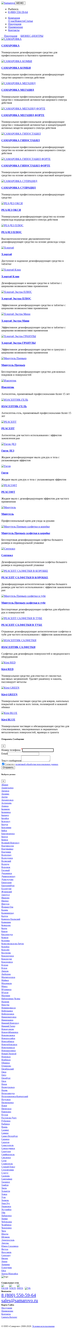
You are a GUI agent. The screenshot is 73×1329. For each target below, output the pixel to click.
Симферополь (8, 1154)
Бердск (4, 824)
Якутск (4, 1249)
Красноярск (7, 962)
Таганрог (5, 1182)
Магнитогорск (8, 977)
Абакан (4, 784)
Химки (4, 1218)
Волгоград (6, 855)
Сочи (3, 1160)
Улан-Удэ (5, 1203)
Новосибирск (7, 1041)
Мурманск (6, 989)
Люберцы (6, 974)
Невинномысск (8, 1007)
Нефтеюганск (7, 1014)
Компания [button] (14, 17)
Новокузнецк (7, 1029)
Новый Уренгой (8, 1053)
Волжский (6, 861)
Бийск (4, 830)
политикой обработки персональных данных (36, 764)
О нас (11, 21)
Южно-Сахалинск (9, 1246)
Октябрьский (7, 1069)
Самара (4, 1133)
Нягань (4, 1258)
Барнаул (5, 815)
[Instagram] (20, 1288)
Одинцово (6, 1065)
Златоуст (5, 894)
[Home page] (8, 3)
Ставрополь (7, 1163)
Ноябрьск (6, 1059)
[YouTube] (12, 1288)
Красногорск (7, 955)
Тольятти (5, 1191)
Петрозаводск (8, 1093)
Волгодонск (7, 858)
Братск (4, 836)
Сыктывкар (6, 1179)
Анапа (4, 1261)
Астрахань (6, 803)
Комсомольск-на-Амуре (12, 943)
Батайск (5, 818)
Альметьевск (7, 787)
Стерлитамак (7, 1169)
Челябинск (6, 1224)
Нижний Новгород (10, 1023)
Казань (4, 910)
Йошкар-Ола (7, 907)
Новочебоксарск (9, 1044)
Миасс (4, 986)
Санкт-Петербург (9, 1136)
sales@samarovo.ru (19, 1300)
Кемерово (6, 925)
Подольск (6, 1099)
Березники (6, 827)
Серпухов (6, 1151)
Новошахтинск (8, 1050)
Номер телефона (11, 750)
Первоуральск (8, 1087)
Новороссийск (8, 1038)
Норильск (6, 1056)
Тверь (4, 1188)
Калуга (4, 916)
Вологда (5, 864)
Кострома (6, 952)
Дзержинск (6, 873)
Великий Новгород (10, 842)
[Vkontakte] (28, 1288)
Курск (4, 968)
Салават (5, 1130)
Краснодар (6, 959)
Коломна (5, 940)
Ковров (4, 937)
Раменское (6, 1111)
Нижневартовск (8, 1017)
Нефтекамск (7, 1010)
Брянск (4, 839)
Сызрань (5, 1176)
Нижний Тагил (8, 1026)
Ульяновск (6, 1206)
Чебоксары (6, 1221)
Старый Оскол (8, 1166)
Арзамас (5, 794)
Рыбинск (5, 1124)
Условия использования (43, 1326)
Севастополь (7, 1145)
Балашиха (6, 812)
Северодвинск (8, 1148)
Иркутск (5, 904)
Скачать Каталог (9, 1317)
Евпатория (6, 882)
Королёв (5, 949)
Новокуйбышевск (9, 1032)
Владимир (6, 852)
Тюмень (5, 1200)
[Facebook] (4, 1288)
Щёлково (5, 1237)
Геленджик (6, 1267)
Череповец (6, 1227)
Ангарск (5, 790)
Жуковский (6, 891)
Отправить (8, 767)
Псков (4, 1105)
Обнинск (5, 1062)
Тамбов (4, 1185)
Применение (15, 27)
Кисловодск (7, 934)
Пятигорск (6, 1108)
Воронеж (5, 867)
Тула (3, 1197)
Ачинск (4, 806)
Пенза (4, 1084)
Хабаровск (6, 1215)
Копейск (5, 946)
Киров (4, 931)
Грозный (5, 870)
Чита (3, 1231)
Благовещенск (8, 833)
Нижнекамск (7, 1020)
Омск (3, 1072)
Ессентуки (6, 888)
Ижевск (4, 900)
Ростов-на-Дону (9, 1117)
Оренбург (6, 1078)
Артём (4, 797)
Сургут (4, 1172)
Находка (5, 1004)
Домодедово (7, 879)
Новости (20, 21)
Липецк (4, 971)
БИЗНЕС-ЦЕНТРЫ (32, 35)
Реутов (4, 1114)
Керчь (4, 928)
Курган (4, 965)
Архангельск (7, 800)
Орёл (3, 1075)
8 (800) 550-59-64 (18, 12)
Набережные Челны (10, 998)
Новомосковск (8, 1035)
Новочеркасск (8, 1047)
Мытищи (5, 995)
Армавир (5, 1264)
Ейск (3, 1270)
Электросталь (7, 1240)
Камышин (6, 922)
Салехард (6, 1255)
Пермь (4, 1090)
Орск (3, 1081)
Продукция (14, 24)
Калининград (7, 913)
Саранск (5, 1139)
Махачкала (6, 983)
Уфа (3, 1212)
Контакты (14, 30)
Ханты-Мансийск (9, 1273)
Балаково (5, 809)
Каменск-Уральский (10, 919)
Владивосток (7, 845)
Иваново (5, 897)
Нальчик (5, 1001)
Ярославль (6, 1252)
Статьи (29, 21)
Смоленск (6, 1157)
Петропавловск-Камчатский (14, 1096)
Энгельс (5, 1243)
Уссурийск (6, 1209)
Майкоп (5, 980)
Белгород (5, 821)
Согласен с (31, 764)
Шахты (4, 1234)
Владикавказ (7, 849)
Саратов (5, 1142)
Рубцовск (5, 1120)
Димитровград (8, 876)
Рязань (4, 1127)
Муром (4, 992)
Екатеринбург (8, 885)
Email (4, 753)
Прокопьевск (7, 1102)
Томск (4, 1194)
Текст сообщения (11, 760)
